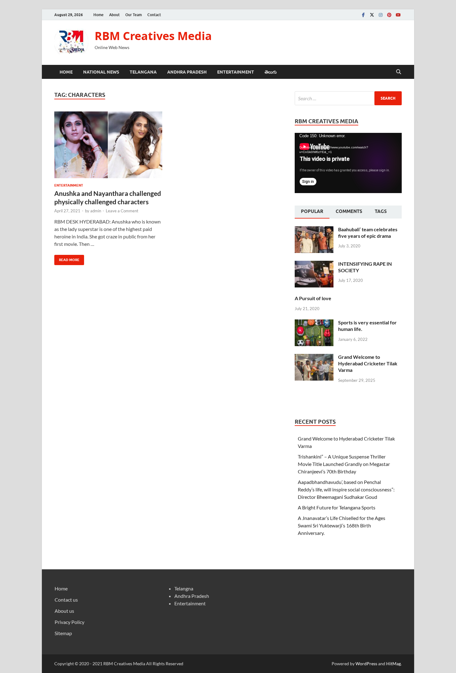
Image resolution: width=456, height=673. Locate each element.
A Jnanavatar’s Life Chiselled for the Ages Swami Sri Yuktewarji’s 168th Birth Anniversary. (341, 525)
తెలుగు (271, 72)
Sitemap (63, 633)
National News (101, 72)
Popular (312, 211)
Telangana (143, 72)
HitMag (393, 663)
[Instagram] (380, 14)
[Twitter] (372, 14)
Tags (381, 211)
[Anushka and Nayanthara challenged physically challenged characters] (108, 144)
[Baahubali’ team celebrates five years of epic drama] (314, 230)
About (114, 14)
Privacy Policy (69, 622)
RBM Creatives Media (153, 35)
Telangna (183, 588)
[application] (348, 163)
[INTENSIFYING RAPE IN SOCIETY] (314, 264)
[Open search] (398, 72)
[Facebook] (363, 14)
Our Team (133, 14)
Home (98, 14)
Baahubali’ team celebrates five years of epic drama (367, 232)
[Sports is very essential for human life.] (314, 323)
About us (64, 611)
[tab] (312, 212)
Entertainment (235, 72)
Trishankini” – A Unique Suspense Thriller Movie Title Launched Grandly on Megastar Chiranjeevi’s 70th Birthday (344, 464)
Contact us (66, 600)
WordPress (366, 663)
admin (95, 210)
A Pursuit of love (313, 298)
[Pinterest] (389, 14)
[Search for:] (348, 98)
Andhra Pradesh (187, 72)
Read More (66, 258)
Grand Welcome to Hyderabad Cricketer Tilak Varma (367, 363)
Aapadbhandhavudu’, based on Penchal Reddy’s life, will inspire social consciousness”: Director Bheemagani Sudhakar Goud (346, 489)
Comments (349, 211)
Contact (154, 14)
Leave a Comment (122, 210)
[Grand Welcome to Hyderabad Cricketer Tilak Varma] (314, 357)
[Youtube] (398, 14)
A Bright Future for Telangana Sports (336, 507)
